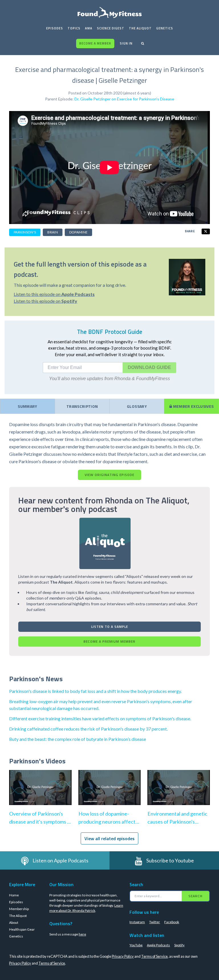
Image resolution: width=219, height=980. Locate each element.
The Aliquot (140, 28)
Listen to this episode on (54, 294)
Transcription (82, 406)
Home (14, 895)
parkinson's (25, 232)
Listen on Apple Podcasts (60, 860)
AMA (88, 28)
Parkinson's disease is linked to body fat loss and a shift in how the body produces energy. (95, 691)
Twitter (154, 922)
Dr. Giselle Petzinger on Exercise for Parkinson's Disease (124, 98)
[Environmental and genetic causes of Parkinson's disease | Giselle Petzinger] (178, 793)
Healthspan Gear (22, 929)
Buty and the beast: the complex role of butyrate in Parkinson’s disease (77, 739)
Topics (74, 28)
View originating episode (109, 474)
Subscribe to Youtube (170, 860)
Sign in (126, 43)
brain (52, 232)
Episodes (54, 28)
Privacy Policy (123, 956)
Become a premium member (109, 641)
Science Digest (110, 28)
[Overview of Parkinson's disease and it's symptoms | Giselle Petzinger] (40, 793)
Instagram (137, 922)
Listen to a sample (109, 626)
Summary (27, 406)
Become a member (95, 43)
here (82, 934)
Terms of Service (154, 956)
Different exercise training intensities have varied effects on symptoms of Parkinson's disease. (100, 718)
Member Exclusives (193, 406)
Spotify (179, 945)
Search (195, 896)
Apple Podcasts (158, 945)
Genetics (164, 28)
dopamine (78, 232)
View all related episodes (109, 838)
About (13, 922)
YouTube (136, 945)
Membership (19, 909)
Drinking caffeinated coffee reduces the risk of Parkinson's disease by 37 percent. (88, 728)
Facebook (171, 922)
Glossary (137, 406)
